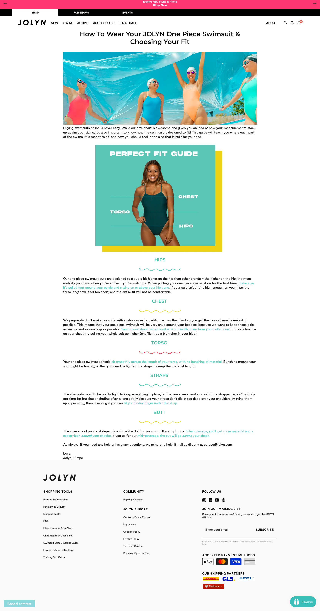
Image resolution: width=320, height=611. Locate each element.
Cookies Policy (131, 531)
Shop (35, 12)
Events (127, 12)
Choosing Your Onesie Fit (57, 535)
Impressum (129, 524)
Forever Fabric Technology (58, 550)
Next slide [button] (314, 3)
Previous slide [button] (5, 3)
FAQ (45, 521)
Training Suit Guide (54, 557)
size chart (144, 128)
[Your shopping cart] (299, 26)
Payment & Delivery (54, 506)
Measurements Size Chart (58, 528)
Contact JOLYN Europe (136, 517)
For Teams (81, 12)
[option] (160, 3)
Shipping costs (51, 514)
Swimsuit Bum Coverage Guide (61, 542)
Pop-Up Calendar (133, 499)
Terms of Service (133, 546)
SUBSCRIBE (265, 529)
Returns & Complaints (55, 499)
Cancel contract (19, 603)
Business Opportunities (136, 553)
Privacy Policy (131, 539)
